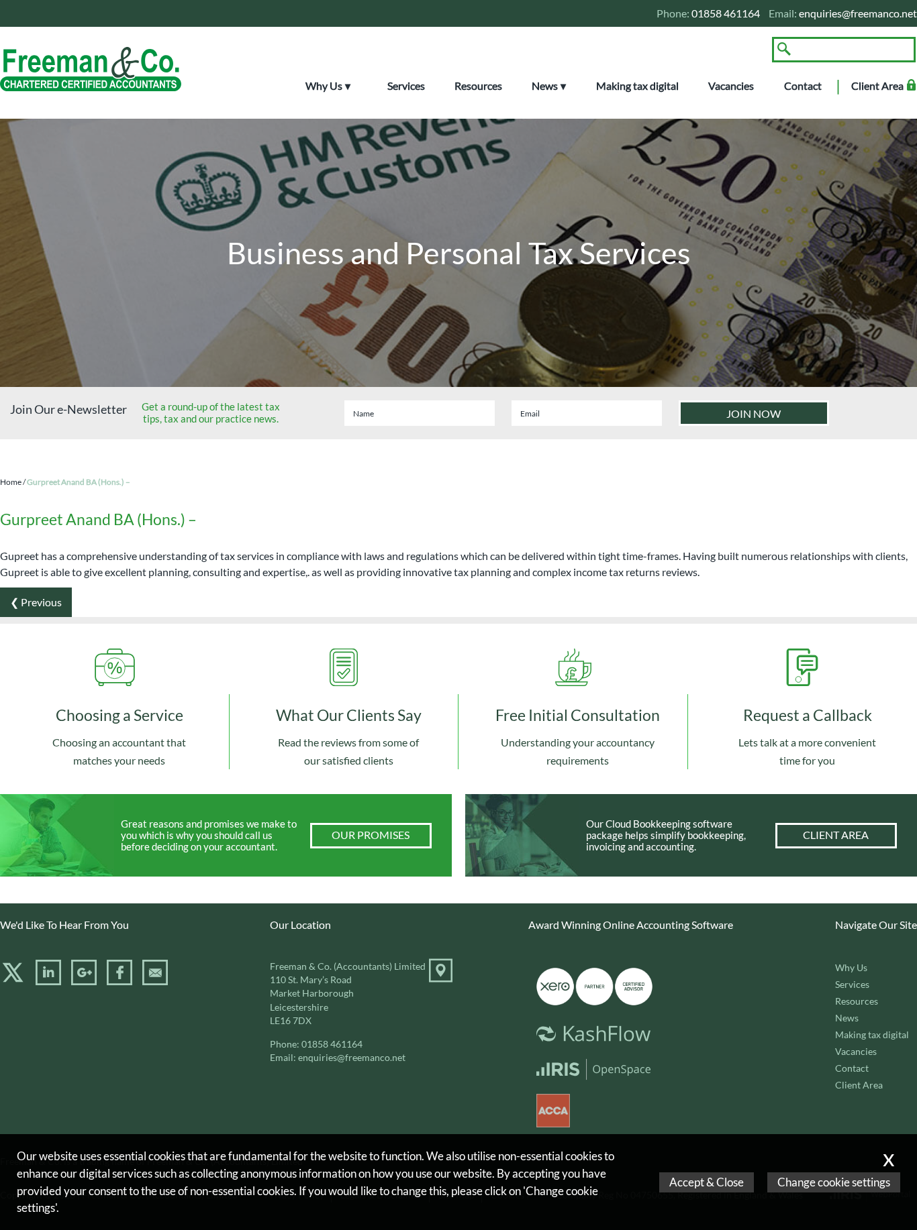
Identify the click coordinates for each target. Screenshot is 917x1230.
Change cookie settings (833, 1182)
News (545, 86)
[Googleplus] (84, 980)
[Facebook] (119, 980)
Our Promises (370, 834)
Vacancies (731, 86)
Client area (836, 834)
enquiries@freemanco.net (858, 13)
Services (406, 86)
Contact (803, 86)
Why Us (323, 86)
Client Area (877, 86)
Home (10, 482)
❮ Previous (36, 602)
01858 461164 (332, 1044)
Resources (478, 86)
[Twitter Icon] (13, 980)
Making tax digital (637, 86)
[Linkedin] (48, 980)
